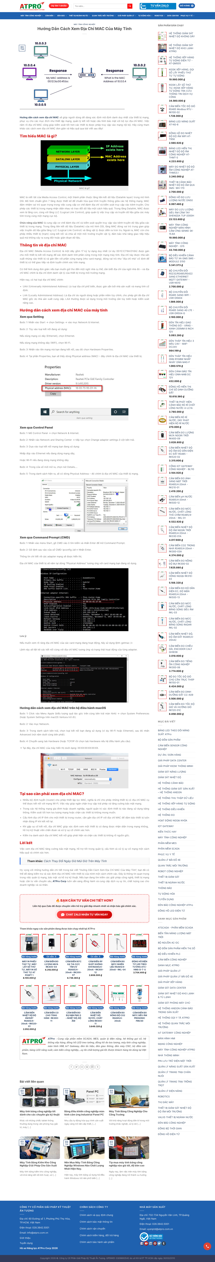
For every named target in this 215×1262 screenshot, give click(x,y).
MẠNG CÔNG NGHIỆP (170, 1043)
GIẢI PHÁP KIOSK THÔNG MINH (175, 766)
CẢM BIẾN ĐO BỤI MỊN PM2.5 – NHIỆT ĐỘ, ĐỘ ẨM (73, 1016)
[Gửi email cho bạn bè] (81, 1067)
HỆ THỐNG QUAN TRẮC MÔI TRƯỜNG (174, 1025)
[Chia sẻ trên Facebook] (71, 1067)
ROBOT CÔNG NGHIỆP (170, 871)
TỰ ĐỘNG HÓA (144, 16)
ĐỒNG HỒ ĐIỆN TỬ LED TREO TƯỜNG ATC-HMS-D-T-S (139, 965)
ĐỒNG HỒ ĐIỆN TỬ (169, 1134)
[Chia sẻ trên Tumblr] (97, 1067)
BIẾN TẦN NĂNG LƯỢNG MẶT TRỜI (174, 935)
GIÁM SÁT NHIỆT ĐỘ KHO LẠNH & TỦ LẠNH (176, 995)
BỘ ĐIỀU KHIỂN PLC (169, 953)
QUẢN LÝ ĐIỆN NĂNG (170, 1090)
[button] (187, 5)
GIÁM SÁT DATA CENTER (172, 987)
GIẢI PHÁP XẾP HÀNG (170, 982)
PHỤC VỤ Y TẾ (186, 16)
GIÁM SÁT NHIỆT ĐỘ (169, 777)
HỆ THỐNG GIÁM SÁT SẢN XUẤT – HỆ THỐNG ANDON (176, 790)
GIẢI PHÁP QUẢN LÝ (126, 16)
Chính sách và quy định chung (96, 1215)
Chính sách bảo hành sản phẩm (97, 1242)
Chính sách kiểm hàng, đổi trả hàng (99, 1235)
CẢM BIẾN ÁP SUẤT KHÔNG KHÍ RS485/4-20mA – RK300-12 (95, 967)
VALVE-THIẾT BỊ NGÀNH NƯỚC (175, 1117)
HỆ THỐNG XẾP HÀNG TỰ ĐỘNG (176, 803)
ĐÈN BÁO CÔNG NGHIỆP (172, 1122)
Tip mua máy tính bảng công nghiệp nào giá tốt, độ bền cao (126, 1164)
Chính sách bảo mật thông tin (96, 1221)
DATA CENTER (173, 16)
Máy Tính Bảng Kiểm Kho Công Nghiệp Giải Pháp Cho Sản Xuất (38, 1164)
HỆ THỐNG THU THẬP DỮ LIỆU (176, 798)
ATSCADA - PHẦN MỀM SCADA (175, 927)
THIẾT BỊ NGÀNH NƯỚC (78, 16)
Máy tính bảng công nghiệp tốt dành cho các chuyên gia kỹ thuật (40, 1113)
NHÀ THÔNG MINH (168, 1055)
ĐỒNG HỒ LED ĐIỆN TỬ (171, 910)
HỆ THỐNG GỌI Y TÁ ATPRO (174, 1017)
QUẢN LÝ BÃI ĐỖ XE (169, 859)
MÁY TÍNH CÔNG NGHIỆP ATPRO (176, 1049)
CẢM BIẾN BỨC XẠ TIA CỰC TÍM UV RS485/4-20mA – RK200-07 (73, 968)
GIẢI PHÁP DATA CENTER (172, 760)
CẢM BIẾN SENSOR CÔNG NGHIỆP (172, 747)
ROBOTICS (159, 16)
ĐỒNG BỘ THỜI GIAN (170, 1128)
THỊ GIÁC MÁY (166, 1102)
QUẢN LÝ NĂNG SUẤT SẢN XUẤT (176, 1066)
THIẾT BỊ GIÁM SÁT (168, 876)
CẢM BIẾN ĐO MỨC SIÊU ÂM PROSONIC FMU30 (139, 1016)
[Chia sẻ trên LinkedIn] (92, 1067)
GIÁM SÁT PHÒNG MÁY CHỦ (174, 1002)
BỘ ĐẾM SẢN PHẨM (169, 739)
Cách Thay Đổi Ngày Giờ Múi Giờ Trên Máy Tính (75, 861)
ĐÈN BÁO (61, 16)
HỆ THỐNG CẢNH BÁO (170, 782)
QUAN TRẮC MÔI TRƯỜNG (103, 16)
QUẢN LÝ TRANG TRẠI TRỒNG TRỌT (175, 1083)
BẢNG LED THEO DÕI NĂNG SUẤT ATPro (173, 732)
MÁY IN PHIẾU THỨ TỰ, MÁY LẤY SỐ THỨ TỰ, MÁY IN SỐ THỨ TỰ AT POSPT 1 (29, 968)
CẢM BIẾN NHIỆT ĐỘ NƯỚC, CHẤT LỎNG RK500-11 (95, 1018)
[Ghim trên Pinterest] (87, 1067)
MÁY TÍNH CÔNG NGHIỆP (31, 16)
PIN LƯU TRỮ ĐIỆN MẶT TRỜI (174, 1060)
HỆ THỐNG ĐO (166, 814)
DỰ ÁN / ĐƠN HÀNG (169, 754)
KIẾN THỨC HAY (167, 831)
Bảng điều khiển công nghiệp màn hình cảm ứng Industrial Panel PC (84, 1113)
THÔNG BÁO (165, 888)
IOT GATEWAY (166, 826)
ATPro (51, 1039)
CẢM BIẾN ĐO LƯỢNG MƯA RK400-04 (51, 964)
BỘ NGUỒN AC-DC (168, 942)
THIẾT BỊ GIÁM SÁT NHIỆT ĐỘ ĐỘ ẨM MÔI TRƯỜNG (174, 1109)
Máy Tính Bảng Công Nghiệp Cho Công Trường (128, 1113)
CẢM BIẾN (49, 16)
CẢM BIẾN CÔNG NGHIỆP (172, 959)
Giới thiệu (25, 1237)
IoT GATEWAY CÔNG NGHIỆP (174, 1032)
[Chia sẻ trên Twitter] (76, 1067)
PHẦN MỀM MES (167, 843)
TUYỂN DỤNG (166, 899)
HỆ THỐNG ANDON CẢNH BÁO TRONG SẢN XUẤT (175, 1010)
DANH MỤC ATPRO (168, 965)
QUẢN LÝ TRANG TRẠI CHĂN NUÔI (174, 1074)
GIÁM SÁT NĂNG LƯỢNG (172, 771)
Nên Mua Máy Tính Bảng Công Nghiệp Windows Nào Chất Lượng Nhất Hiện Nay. (84, 1165)
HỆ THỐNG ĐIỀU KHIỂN (171, 809)
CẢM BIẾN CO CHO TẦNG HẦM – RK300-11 (51, 1016)
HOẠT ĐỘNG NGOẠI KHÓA (172, 820)
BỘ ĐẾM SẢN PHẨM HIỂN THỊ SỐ (176, 948)
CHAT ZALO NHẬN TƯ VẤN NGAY (87, 914)
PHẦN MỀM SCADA (169, 848)
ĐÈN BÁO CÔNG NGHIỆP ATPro (175, 905)
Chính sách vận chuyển (92, 1228)
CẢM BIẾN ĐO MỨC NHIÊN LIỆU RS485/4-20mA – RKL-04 (118, 965)
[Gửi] (129, 6)
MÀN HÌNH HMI (166, 1038)
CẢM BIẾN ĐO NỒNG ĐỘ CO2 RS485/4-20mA (117, 1016)
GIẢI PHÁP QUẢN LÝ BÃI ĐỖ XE (175, 976)
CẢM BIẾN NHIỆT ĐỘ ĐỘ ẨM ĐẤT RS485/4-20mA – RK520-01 (29, 1019)
